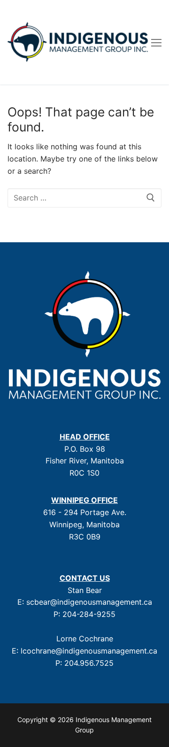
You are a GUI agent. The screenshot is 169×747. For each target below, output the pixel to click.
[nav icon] (156, 42)
